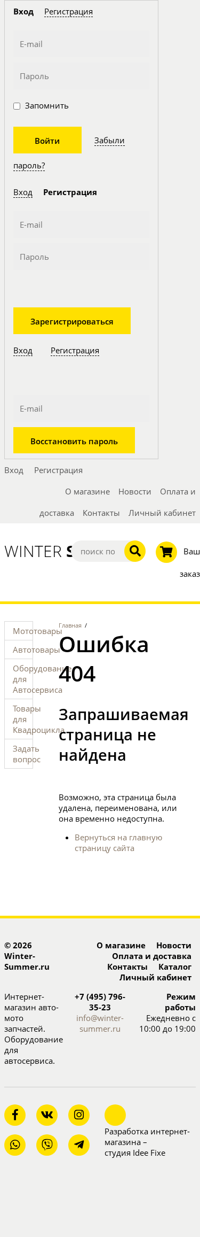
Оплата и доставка (151, 955)
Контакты (101, 512)
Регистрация (68, 11)
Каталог (174, 966)
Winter (33, 551)
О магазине (87, 491)
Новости (134, 491)
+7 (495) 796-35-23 (100, 1001)
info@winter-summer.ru (100, 1023)
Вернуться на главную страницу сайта (118, 842)
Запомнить (46, 105)
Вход (23, 192)
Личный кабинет (162, 512)
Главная (70, 625)
